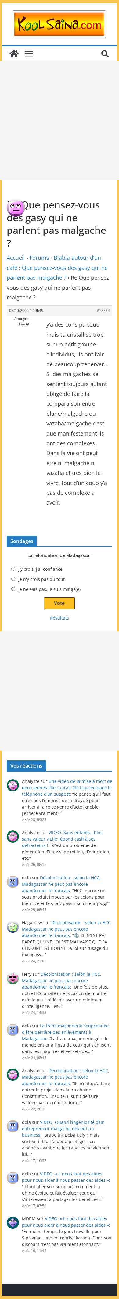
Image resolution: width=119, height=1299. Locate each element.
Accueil (16, 257)
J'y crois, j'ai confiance (40, 569)
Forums (39, 257)
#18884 (103, 310)
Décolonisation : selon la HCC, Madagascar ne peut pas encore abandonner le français (61, 884)
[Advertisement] (59, 120)
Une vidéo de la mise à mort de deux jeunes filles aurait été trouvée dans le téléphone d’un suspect (67, 787)
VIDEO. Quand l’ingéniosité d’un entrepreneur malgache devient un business (63, 1128)
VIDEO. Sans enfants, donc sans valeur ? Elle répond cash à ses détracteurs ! (62, 839)
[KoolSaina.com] (14, 53)
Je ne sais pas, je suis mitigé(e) (49, 589)
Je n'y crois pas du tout (41, 579)
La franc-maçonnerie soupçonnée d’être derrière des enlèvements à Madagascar (65, 1032)
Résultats (59, 618)
